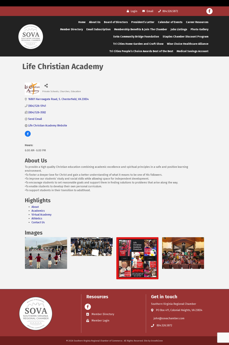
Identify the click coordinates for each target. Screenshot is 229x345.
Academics (38, 210)
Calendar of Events (170, 22)
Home (81, 22)
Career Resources (197, 22)
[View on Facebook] (28, 135)
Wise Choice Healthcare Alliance (187, 43)
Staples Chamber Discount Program (185, 36)
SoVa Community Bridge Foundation (136, 36)
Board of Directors (116, 22)
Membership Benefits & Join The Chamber (140, 29)
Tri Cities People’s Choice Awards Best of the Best (141, 51)
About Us (94, 22)
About (35, 206)
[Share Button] (46, 85)
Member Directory (71, 29)
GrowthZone (157, 340)
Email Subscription (98, 29)
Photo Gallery (199, 29)
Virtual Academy (41, 214)
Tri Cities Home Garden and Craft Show (138, 43)
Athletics (37, 218)
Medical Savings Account (192, 51)
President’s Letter (142, 22)
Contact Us (38, 222)
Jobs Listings (179, 29)
